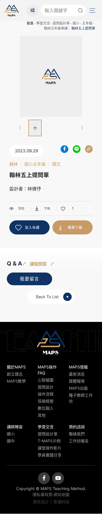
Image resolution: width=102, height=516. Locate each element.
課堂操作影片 (49, 447)
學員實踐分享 (49, 455)
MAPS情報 (78, 367)
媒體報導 (77, 381)
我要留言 (29, 279)
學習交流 (43, 23)
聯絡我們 (77, 433)
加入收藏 (32, 227)
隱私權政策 (42, 494)
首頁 (30, 23)
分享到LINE (76, 149)
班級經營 (46, 401)
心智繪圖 (46, 379)
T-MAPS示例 (49, 440)
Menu (91, 10)
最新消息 (77, 374)
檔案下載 (75, 227)
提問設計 (46, 387)
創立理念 (15, 374)
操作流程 (46, 394)
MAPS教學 (16, 381)
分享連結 (89, 149)
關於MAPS (16, 367)
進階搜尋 (33, 10)
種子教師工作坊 (81, 398)
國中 (11, 440)
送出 (80, 10)
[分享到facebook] (64, 149)
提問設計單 (61, 23)
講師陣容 (15, 426)
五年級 (87, 23)
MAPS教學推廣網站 (12, 10)
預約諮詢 (77, 426)
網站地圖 (61, 494)
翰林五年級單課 (56, 28)
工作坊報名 (79, 440)
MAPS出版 (78, 388)
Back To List (47, 296)
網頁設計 (41, 501)
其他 (42, 415)
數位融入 (46, 408)
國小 (76, 23)
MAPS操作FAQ (47, 370)
